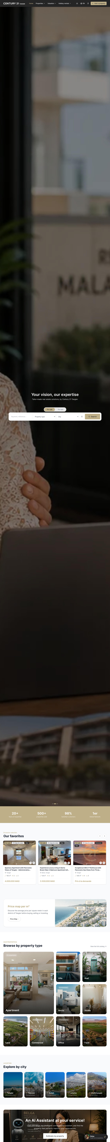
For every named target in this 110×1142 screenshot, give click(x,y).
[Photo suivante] (33, 852)
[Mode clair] (77, 3)
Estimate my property (55, 1136)
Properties (39, 3)
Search (94, 416)
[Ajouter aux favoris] (30, 863)
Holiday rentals (64, 3)
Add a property (99, 3)
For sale (49, 409)
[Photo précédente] (5, 852)
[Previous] (100, 836)
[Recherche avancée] (82, 416)
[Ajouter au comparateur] (33, 863)
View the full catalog (97, 946)
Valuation (51, 3)
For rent (60, 409)
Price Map (14, 919)
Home (31, 3)
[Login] (88, 3)
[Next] (105, 836)
